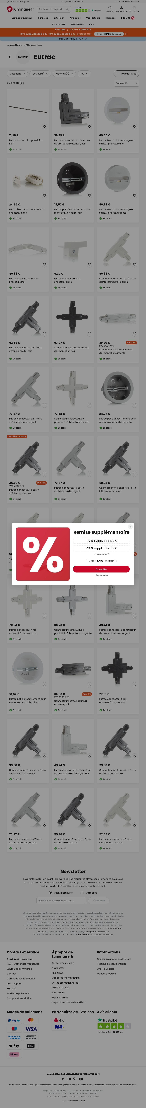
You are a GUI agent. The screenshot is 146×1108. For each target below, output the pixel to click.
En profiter (101, 569)
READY (101, 560)
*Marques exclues (101, 575)
